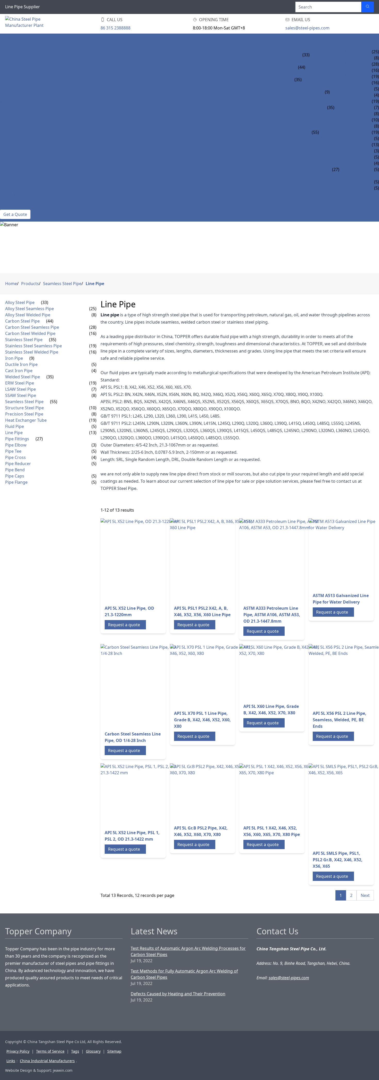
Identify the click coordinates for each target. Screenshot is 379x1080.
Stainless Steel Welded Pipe (332, 82)
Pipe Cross (350, 163)
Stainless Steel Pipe (21, 76)
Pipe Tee (347, 157)
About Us (10, 200)
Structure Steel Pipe (341, 120)
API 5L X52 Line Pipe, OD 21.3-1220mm (129, 611)
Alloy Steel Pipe (17, 51)
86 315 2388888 (115, 28)
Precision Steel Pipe (340, 126)
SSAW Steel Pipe (350, 113)
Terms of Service (50, 1051)
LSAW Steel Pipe (350, 107)
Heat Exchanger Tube (342, 132)
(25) (92, 308)
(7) (94, 389)
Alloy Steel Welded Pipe (336, 58)
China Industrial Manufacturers (47, 1060)
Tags (75, 1051)
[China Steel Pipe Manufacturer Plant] (36, 24)
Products (11, 45)
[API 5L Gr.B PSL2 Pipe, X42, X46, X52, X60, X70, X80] (208, 792)
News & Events (16, 194)
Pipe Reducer (353, 169)
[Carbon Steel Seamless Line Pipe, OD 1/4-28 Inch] (142, 685)
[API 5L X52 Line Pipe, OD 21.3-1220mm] (142, 559)
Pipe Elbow (351, 151)
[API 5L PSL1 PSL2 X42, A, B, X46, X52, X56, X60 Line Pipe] (211, 559)
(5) (94, 364)
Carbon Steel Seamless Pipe (335, 64)
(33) (306, 55)
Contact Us (12, 206)
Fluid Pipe (329, 138)
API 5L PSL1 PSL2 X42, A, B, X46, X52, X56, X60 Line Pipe (202, 611)
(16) (92, 333)
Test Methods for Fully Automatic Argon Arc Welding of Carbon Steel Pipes (184, 974)
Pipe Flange (351, 188)
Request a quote (124, 625)
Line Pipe (328, 144)
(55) (315, 132)
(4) (94, 370)
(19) (92, 346)
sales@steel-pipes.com (307, 28)
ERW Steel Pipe (349, 101)
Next (365, 895)
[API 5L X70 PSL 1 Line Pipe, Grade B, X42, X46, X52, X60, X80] (211, 675)
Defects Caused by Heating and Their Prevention (178, 994)
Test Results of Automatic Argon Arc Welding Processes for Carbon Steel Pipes (188, 951)
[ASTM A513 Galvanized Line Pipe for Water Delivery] (343, 553)
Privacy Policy (17, 1051)
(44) (301, 67)
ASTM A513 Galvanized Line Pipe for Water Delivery (341, 599)
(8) (94, 315)
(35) (298, 79)
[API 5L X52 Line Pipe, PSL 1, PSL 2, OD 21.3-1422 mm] (142, 794)
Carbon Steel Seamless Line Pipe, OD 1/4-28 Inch (133, 737)
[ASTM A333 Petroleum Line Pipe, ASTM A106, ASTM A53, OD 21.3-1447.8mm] (280, 559)
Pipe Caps (349, 182)
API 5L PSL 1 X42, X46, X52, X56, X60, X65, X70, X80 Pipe (271, 831)
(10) (92, 408)
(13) (92, 432)
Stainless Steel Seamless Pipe (333, 76)
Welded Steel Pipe (19, 101)
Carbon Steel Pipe (19, 64)
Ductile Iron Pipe (349, 89)
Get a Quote (15, 214)
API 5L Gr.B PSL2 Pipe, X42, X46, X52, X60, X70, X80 (201, 831)
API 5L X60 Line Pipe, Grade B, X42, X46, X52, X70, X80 (271, 709)
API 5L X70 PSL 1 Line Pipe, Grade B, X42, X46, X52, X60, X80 (202, 719)
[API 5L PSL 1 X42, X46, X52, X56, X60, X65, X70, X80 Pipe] (278, 792)
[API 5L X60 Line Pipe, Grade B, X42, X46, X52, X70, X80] (280, 671)
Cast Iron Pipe (345, 95)
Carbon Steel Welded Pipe (333, 70)
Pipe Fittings (14, 151)
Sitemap (114, 1051)
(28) (92, 327)
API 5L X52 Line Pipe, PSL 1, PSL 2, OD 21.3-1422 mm (132, 836)
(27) (335, 169)
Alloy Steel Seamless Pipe (337, 51)
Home (6, 39)
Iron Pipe (10, 89)
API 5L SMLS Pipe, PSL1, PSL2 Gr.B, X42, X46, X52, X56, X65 (337, 859)
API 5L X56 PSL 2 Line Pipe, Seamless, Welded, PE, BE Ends (339, 719)
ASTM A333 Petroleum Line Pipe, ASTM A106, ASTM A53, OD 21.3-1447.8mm (271, 614)
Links (10, 1060)
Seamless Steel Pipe (21, 120)
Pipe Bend (349, 175)
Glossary (93, 1051)
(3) (94, 445)
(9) (327, 92)
